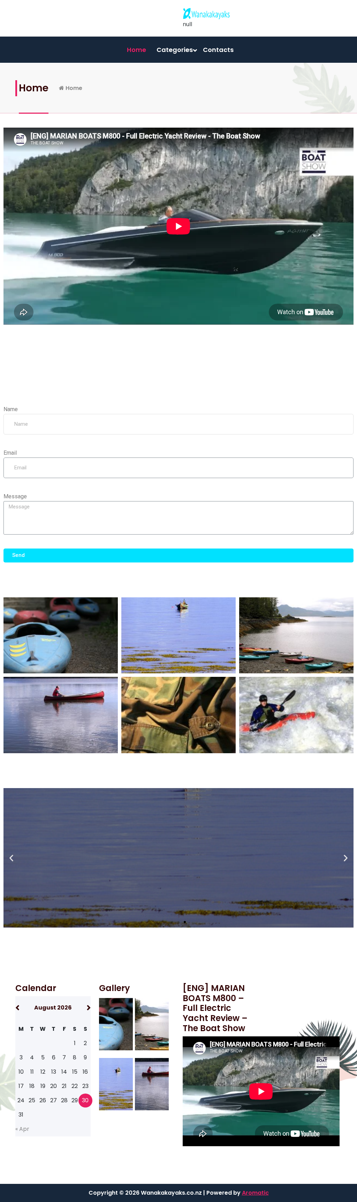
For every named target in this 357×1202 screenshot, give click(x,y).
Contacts (218, 49)
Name (10, 409)
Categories (175, 49)
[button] (172, 922)
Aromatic (255, 1193)
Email (10, 452)
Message (15, 496)
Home (136, 49)
